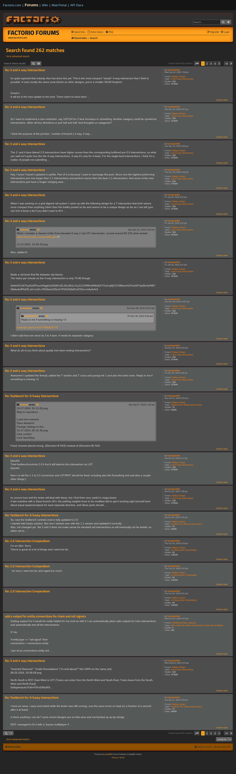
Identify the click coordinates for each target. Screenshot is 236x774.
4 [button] (215, 63)
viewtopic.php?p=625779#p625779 (37, 327)
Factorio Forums (33, 32)
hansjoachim (173, 70)
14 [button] (226, 63)
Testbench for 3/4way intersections (186, 405)
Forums (31, 5)
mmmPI (24, 404)
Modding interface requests (184, 623)
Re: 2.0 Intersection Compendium (27, 541)
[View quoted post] (38, 230)
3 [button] (211, 63)
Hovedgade (26, 308)
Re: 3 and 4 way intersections (25, 70)
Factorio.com (12, 5)
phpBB (108, 754)
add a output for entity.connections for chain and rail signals (197, 625)
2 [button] (207, 63)
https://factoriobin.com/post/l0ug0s (37, 237)
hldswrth (24, 229)
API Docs (76, 5)
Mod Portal (59, 5)
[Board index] (34, 19)
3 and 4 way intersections (182, 79)
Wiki (45, 5)
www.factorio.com (17, 37)
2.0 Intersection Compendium (184, 550)
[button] (197, 63)
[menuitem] (95, 32)
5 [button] (219, 63)
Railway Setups (178, 76)
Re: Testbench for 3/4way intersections (31, 396)
